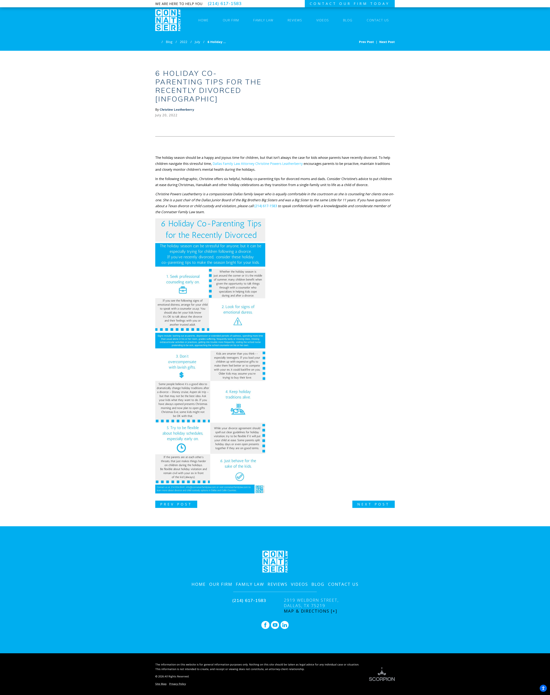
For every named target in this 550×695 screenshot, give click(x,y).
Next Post (373, 504)
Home (198, 584)
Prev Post (176, 504)
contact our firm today (350, 3)
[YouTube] (275, 625)
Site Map (161, 684)
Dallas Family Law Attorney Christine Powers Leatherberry (258, 163)
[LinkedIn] (284, 625)
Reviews (277, 584)
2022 (183, 42)
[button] (543, 688)
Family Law (250, 584)
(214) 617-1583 (225, 3)
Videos (299, 584)
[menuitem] (203, 20)
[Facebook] (265, 625)
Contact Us (343, 584)
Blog (169, 42)
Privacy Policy (177, 684)
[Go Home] (158, 41)
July (197, 42)
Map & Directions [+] (310, 611)
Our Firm (220, 584)
